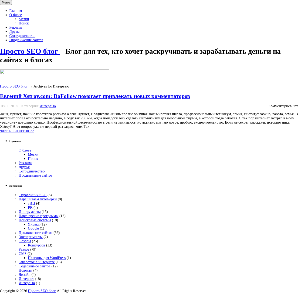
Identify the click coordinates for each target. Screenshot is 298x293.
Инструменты (30, 212)
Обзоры (25, 241)
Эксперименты (31, 237)
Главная (15, 11)
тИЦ (31, 203)
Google (33, 228)
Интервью (48, 106)
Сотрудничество (22, 36)
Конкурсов (36, 245)
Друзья (14, 32)
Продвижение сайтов (26, 40)
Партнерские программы (38, 216)
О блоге (15, 15)
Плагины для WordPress (47, 258)
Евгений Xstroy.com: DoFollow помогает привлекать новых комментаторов (95, 96)
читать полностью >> (17, 131)
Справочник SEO (33, 195)
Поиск (24, 23)
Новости (25, 270)
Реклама (15, 27)
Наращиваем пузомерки (38, 199)
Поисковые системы (35, 220)
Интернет (26, 279)
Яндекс (34, 224)
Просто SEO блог (30, 51)
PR (30, 207)
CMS (23, 254)
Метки (24, 19)
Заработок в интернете (37, 262)
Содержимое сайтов (35, 266)
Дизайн (24, 274)
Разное (24, 249)
